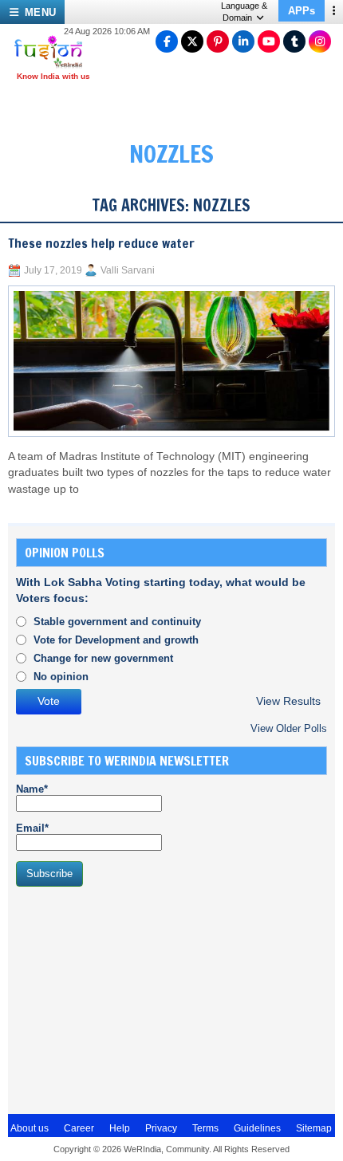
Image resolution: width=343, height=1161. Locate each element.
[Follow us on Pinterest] (218, 41)
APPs (301, 11)
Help (119, 1128)
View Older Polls (288, 728)
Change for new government (103, 658)
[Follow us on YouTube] (269, 41)
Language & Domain (244, 11)
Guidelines (257, 1128)
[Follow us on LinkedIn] (243, 41)
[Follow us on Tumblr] (294, 41)
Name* (32, 789)
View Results (288, 701)
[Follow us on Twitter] (192, 41)
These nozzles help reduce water (101, 243)
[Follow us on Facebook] (167, 41)
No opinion (61, 677)
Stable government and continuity (117, 622)
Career (79, 1128)
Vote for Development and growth (116, 640)
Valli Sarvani (128, 270)
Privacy (161, 1128)
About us (29, 1128)
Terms (205, 1128)
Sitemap (314, 1128)
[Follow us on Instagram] (320, 41)
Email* (32, 828)
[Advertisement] (135, 998)
